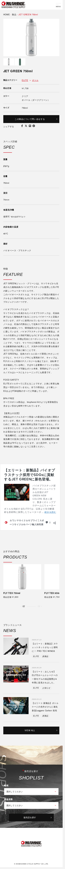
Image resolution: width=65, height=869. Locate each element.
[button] (21, 606)
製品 (14, 14)
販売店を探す (30, 817)
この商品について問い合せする (30, 118)
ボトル (35, 80)
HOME (6, 14)
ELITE (25, 80)
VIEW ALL (30, 730)
